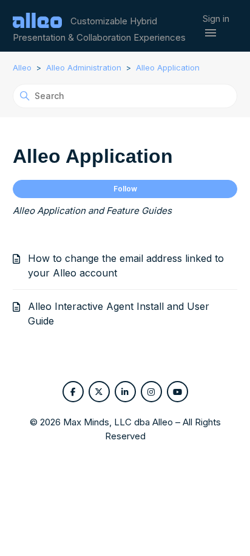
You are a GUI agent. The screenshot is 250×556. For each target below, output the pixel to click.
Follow (125, 188)
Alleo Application (168, 67)
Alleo (22, 67)
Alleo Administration (83, 67)
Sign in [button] (216, 18)
